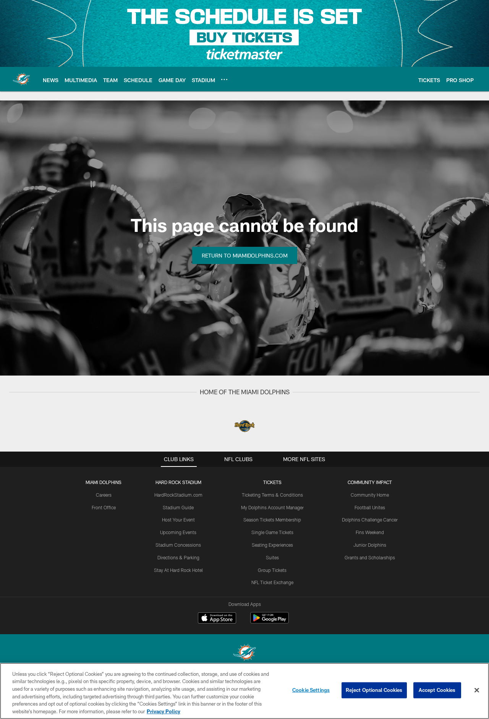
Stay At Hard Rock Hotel (178, 570)
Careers (104, 494)
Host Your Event (178, 519)
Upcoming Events (178, 532)
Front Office (104, 507)
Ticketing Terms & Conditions (272, 494)
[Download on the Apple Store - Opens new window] (217, 618)
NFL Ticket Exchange (272, 582)
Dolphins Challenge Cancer (370, 519)
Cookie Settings (311, 690)
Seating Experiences (272, 544)
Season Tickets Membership (272, 519)
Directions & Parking (178, 557)
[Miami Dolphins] (244, 653)
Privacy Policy (163, 711)
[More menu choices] (224, 79)
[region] (244, 691)
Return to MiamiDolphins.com (245, 255)
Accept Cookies (437, 690)
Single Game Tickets (272, 532)
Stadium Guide (178, 507)
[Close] (476, 690)
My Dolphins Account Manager (272, 507)
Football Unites (370, 507)
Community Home (370, 494)
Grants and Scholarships (370, 557)
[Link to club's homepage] (21, 79)
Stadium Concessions (178, 544)
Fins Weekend (370, 532)
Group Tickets (272, 570)
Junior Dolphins (369, 544)
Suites (272, 557)
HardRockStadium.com (178, 494)
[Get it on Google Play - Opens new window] (269, 621)
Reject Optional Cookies (374, 690)
